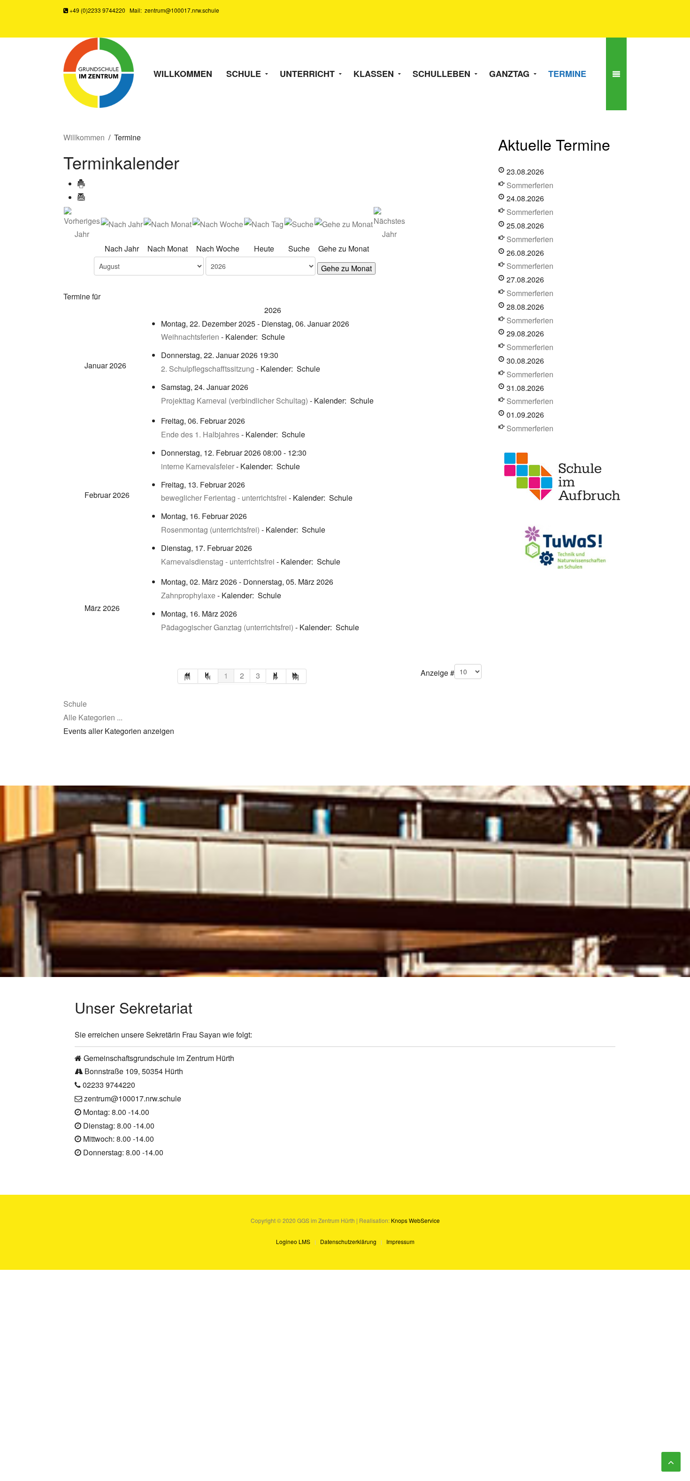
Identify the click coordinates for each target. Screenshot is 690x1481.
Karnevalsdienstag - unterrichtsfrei (218, 561)
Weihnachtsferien (190, 336)
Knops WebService (415, 1220)
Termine (567, 74)
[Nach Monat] (168, 223)
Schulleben (441, 74)
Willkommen (182, 74)
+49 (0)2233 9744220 (96, 10)
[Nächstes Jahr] (389, 223)
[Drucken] (81, 183)
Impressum (400, 1241)
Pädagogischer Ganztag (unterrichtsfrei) (227, 627)
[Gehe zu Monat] (343, 223)
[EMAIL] (81, 197)
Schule (243, 74)
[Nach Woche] (217, 223)
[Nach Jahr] (122, 223)
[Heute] (264, 223)
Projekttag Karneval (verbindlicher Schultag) (234, 400)
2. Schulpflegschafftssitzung (207, 368)
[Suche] (299, 223)
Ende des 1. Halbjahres (200, 434)
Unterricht (307, 74)
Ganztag (509, 74)
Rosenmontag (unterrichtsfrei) (210, 529)
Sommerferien (529, 185)
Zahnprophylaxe (188, 595)
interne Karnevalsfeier (197, 466)
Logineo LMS (293, 1241)
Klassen (373, 74)
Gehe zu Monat (346, 268)
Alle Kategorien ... (93, 717)
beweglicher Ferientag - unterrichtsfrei (225, 497)
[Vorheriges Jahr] (82, 223)
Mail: (173, 10)
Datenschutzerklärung (348, 1241)
